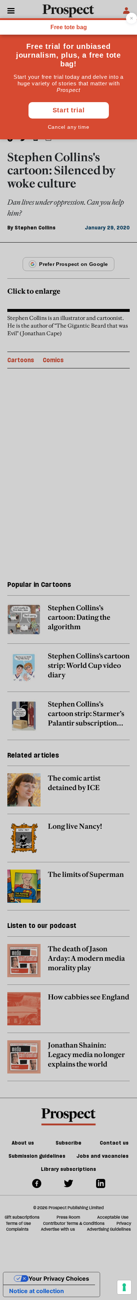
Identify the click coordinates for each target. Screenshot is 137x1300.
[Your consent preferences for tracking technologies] (124, 1287)
